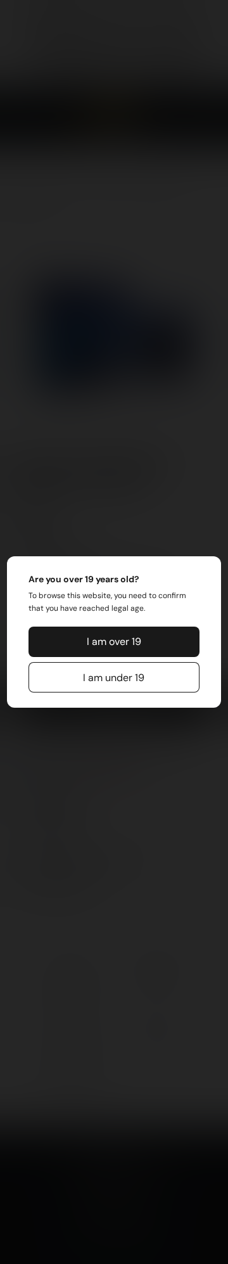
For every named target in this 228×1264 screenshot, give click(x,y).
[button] (114, 642)
